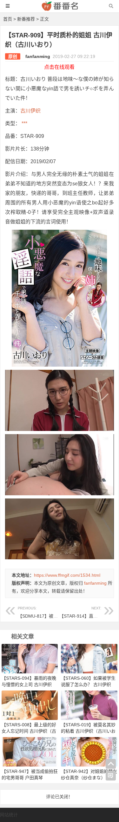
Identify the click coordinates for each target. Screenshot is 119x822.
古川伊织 (30, 110)
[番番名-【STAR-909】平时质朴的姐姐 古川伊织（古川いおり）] (60, 9)
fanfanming (37, 56)
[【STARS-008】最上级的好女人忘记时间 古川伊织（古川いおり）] (30, 704)
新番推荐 (26, 19)
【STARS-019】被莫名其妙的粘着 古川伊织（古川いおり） (88, 731)
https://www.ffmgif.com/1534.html (67, 575)
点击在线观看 (59, 67)
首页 (7, 19)
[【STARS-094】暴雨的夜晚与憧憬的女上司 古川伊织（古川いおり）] (30, 658)
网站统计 (9, 814)
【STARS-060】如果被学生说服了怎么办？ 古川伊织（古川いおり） (88, 684)
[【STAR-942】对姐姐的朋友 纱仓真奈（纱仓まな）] (89, 751)
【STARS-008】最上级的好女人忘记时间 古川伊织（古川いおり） (29, 731)
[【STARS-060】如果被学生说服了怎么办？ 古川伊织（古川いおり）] (89, 658)
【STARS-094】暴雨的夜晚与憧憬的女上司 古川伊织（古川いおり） (29, 684)
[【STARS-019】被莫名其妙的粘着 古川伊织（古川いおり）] (89, 704)
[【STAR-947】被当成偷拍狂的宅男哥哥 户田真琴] (30, 751)
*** (23, 123)
